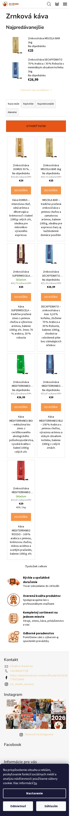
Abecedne (12, 112)
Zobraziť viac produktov (34, 90)
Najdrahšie (28, 103)
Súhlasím (51, 806)
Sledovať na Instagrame (39, 734)
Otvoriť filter (36, 126)
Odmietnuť (18, 806)
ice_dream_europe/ (22, 684)
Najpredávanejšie (45, 103)
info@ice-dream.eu (21, 666)
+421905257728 (19, 671)
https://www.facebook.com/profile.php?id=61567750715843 (38, 677)
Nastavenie (34, 793)
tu (35, 783)
